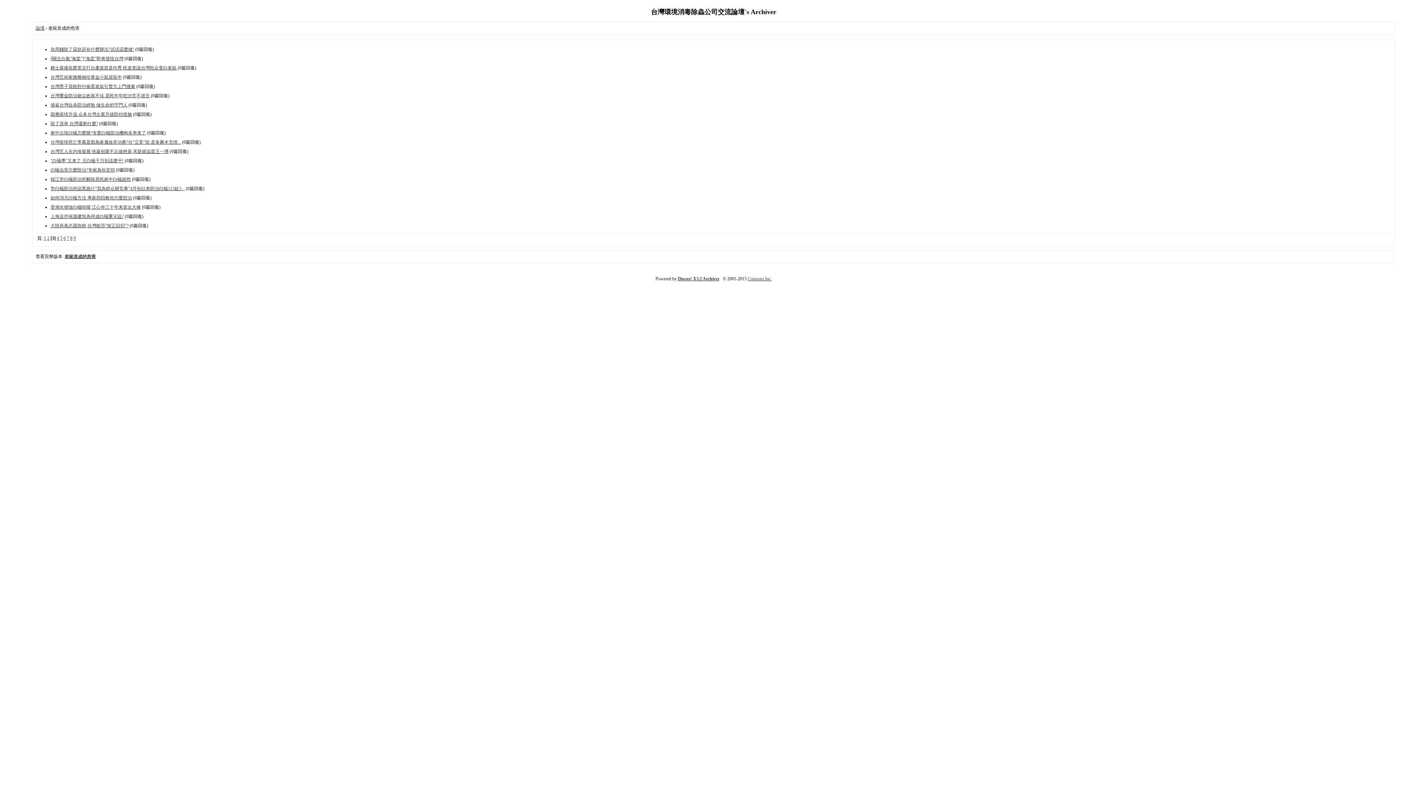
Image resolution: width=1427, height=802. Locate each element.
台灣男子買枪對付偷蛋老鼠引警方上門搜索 (93, 86)
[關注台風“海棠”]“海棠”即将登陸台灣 (87, 58)
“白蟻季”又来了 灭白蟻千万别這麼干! (87, 160)
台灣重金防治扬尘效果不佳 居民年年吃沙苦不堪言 (100, 95)
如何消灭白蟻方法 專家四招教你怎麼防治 (91, 197)
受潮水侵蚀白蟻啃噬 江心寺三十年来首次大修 (96, 207)
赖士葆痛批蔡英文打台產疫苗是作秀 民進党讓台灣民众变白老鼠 (114, 68)
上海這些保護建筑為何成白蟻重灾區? (87, 216)
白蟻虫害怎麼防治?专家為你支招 (83, 170)
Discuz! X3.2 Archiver (698, 278)
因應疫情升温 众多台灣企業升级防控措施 (91, 114)
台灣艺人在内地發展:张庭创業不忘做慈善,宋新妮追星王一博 (110, 151)
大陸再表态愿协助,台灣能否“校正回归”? (90, 225)
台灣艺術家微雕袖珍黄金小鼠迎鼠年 (86, 77)
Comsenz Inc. (760, 278)
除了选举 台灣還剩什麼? (74, 123)
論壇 (40, 28)
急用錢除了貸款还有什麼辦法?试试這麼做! (92, 49)
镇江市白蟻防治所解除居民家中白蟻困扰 (91, 179)
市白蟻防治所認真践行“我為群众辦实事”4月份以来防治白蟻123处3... (118, 188)
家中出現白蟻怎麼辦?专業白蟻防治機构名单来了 (98, 133)
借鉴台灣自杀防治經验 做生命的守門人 (89, 105)
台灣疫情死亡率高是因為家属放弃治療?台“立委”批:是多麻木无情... (116, 142)
